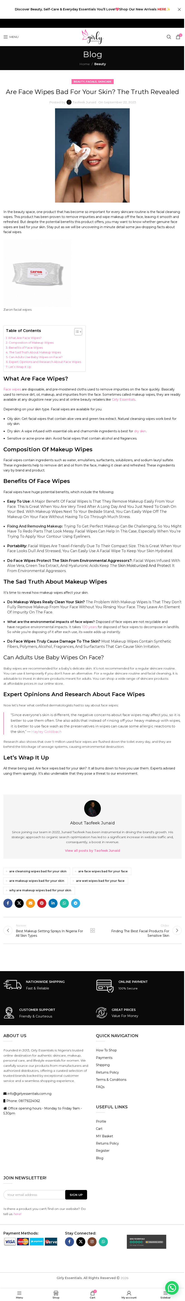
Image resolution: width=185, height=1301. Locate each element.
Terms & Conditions (111, 1080)
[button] (172, 1288)
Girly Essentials (123, 399)
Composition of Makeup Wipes (31, 342)
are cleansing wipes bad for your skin (38, 871)
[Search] (168, 36)
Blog (99, 1158)
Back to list (92, 930)
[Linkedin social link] (53, 903)
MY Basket (104, 1136)
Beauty (100, 64)
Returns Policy (107, 1072)
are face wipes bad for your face (103, 871)
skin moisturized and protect (144, 565)
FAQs (100, 1087)
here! (17, 1214)
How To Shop (106, 1050)
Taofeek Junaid (84, 102)
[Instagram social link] (92, 1241)
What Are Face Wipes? (25, 338)
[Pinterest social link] (41, 903)
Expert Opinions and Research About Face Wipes (45, 362)
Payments (104, 1058)
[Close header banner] (179, 9)
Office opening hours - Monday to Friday (40, 1108)
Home (84, 64)
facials (91, 81)
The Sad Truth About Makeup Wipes (35, 352)
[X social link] (19, 903)
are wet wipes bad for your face (100, 880)
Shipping (103, 1065)
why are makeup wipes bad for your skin (40, 890)
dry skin (140, 431)
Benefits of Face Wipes (26, 347)
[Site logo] (92, 37)
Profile (101, 1121)
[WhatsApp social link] (64, 903)
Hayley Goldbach (46, 731)
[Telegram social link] (75, 903)
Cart (99, 1129)
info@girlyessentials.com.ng (29, 1094)
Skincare (104, 81)
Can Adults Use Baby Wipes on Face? (35, 357)
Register (102, 1151)
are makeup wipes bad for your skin (36, 880)
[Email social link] (30, 903)
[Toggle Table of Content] (76, 332)
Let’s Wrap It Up (20, 367)
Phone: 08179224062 (22, 1101)
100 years (89, 627)
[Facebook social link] (7, 903)
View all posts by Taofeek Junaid (92, 851)
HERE (161, 9)
